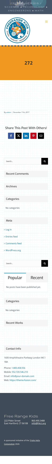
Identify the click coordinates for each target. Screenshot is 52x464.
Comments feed (14, 243)
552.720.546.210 (20, 371)
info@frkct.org (39, 423)
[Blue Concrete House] (37, 335)
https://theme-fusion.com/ (23, 380)
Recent (37, 277)
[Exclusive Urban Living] (28, 335)
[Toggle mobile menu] (46, 21)
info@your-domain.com (22, 376)
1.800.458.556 (18, 367)
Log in (9, 229)
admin (8, 112)
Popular (15, 277)
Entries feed (12, 236)
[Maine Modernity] (18, 335)
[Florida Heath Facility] (8, 335)
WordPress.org (13, 250)
